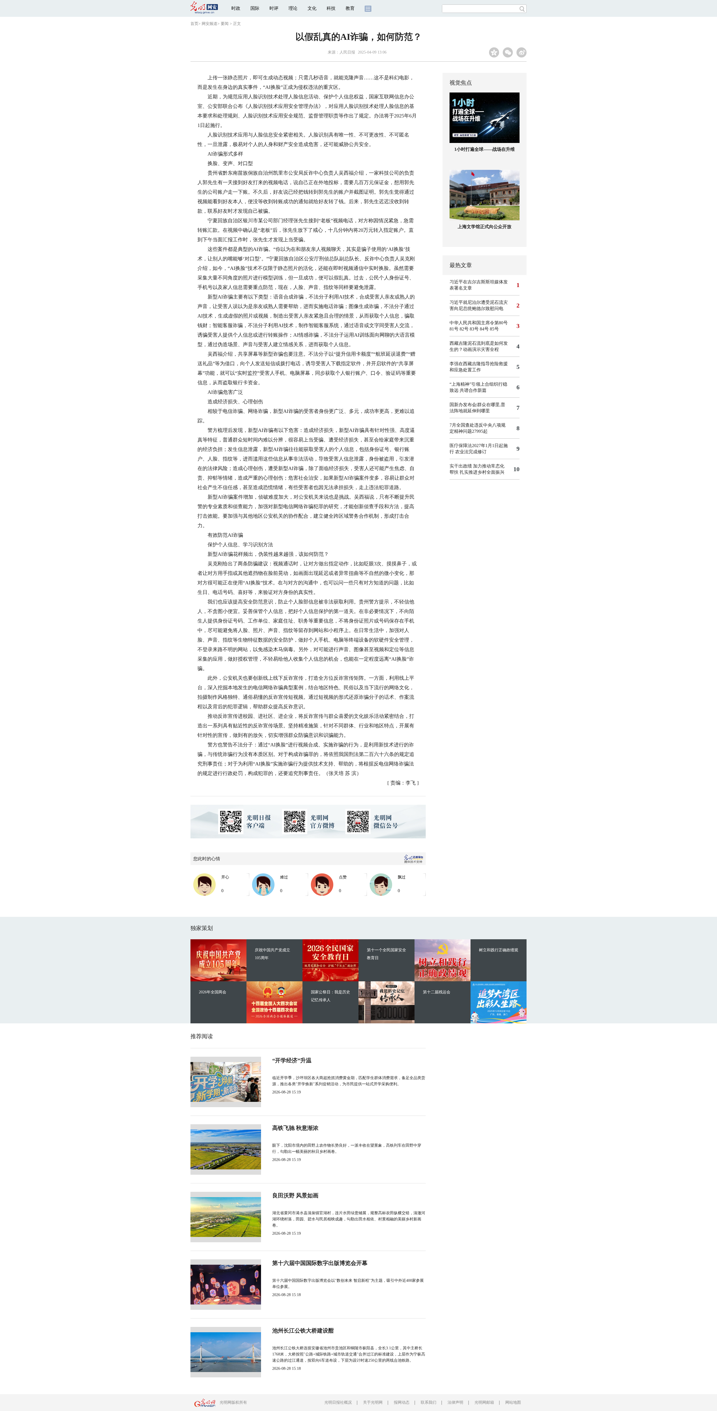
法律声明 (455, 1402)
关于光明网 (373, 1402)
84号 (484, 329)
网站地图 (513, 1402)
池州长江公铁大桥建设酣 (303, 1330)
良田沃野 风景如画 (295, 1195)
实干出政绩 (461, 466)
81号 (454, 329)
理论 (292, 8)
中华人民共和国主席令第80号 (479, 322)
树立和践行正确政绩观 (498, 950)
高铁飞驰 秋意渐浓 (295, 1128)
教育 (350, 8)
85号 (494, 329)
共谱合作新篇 (473, 390)
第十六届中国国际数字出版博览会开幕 (319, 1263)
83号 (474, 329)
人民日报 (347, 52)
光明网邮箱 (484, 1402)
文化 (312, 8)
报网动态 (401, 1402)
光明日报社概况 (338, 1402)
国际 (254, 8)
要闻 (225, 24)
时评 (273, 8)
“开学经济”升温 (291, 1060)
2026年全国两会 (212, 992)
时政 (235, 8)
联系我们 (428, 1402)
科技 (331, 8)
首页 (194, 24)
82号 (464, 329)
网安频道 (209, 24)
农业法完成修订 (470, 451)
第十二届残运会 (436, 992)
